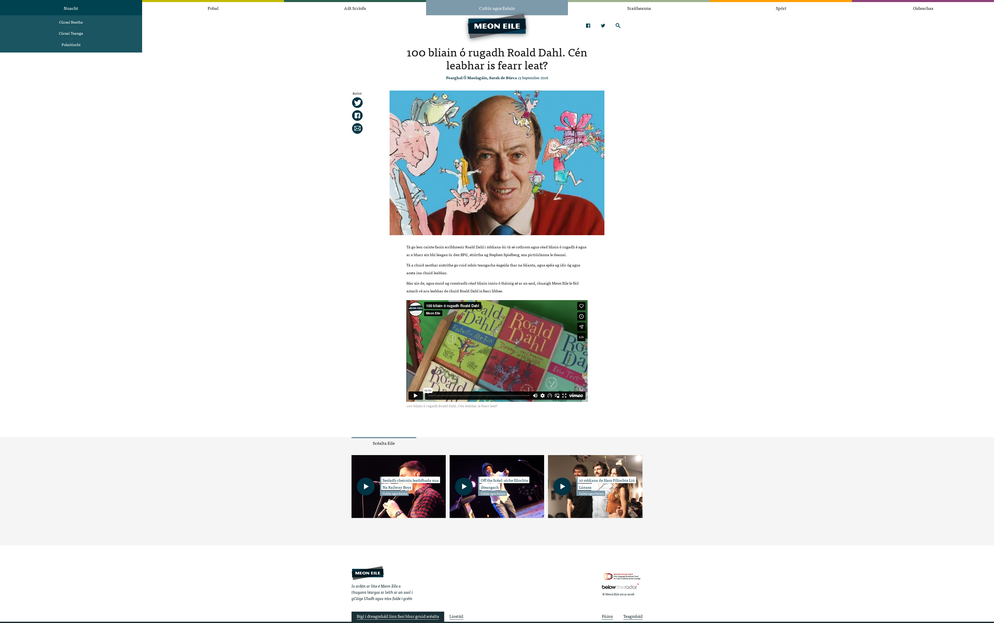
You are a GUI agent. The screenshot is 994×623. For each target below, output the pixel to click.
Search (618, 25)
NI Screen (622, 576)
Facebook (588, 25)
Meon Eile (368, 573)
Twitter (603, 25)
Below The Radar (620, 586)
